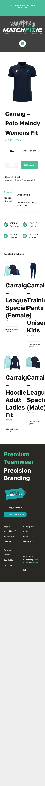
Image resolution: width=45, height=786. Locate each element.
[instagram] (24, 570)
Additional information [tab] (8, 199)
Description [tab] (8, 192)
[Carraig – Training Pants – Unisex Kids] (33, 271)
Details (16, 329)
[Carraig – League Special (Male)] (33, 363)
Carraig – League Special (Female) (19, 300)
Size (12, 151)
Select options (9, 330)
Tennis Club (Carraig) (25, 180)
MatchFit (34, 562)
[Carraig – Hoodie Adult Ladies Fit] (12, 363)
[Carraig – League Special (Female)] (12, 271)
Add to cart (29, 165)
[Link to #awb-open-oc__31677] (22, 43)
